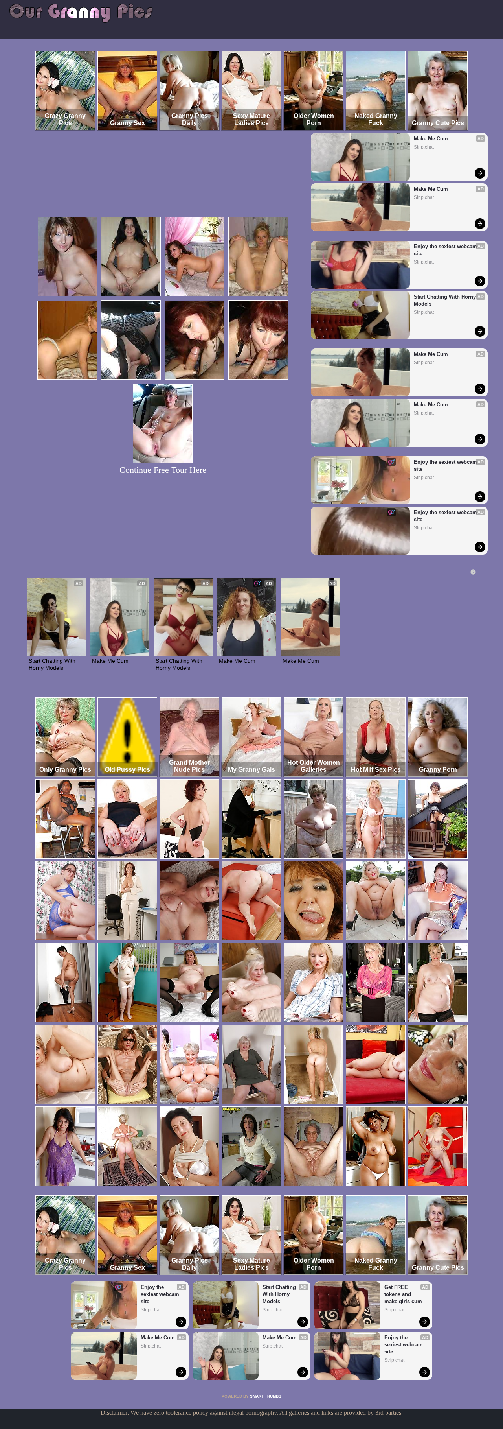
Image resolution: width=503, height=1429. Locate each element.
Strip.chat (424, 147)
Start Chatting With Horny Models (445, 300)
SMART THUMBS (265, 1396)
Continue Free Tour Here (162, 470)
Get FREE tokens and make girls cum (403, 1294)
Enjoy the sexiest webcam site (446, 249)
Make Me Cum (431, 139)
